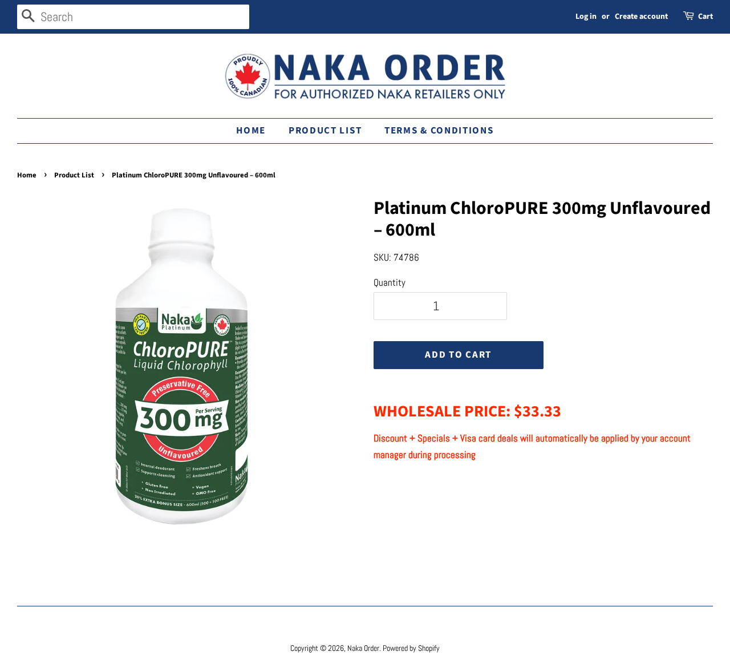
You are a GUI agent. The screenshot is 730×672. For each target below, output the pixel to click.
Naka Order (363, 648)
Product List (325, 130)
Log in (586, 16)
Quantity (389, 282)
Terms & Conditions (439, 130)
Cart (705, 16)
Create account (641, 16)
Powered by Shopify (411, 648)
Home (251, 130)
